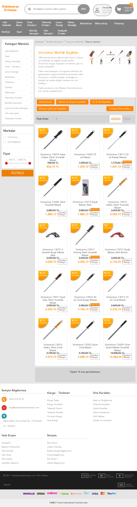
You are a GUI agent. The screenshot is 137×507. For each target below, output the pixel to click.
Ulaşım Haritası (54, 447)
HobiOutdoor (32, 23)
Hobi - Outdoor (12, 67)
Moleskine (86, 23)
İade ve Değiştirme (102, 400)
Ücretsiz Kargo (54, 416)
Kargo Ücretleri (55, 404)
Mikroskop (101, 23)
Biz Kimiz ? (52, 459)
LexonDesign (59, 23)
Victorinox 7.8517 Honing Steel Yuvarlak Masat (85, 251)
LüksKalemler (7, 23)
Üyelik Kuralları (100, 408)
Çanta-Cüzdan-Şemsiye (16, 108)
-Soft (52, 503)
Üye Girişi (6, 455)
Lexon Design (12, 72)
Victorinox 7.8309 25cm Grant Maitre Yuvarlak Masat (117, 347)
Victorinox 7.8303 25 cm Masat (85, 156)
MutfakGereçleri (34, 32)
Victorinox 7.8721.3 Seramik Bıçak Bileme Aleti (53, 251)
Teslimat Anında (55, 412)
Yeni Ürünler (8, 451)
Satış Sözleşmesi (101, 412)
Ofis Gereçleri (12, 113)
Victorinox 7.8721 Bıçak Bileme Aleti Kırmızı (117, 251)
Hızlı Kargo (52, 420)
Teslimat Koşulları (101, 404)
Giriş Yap (107, 11)
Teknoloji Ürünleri (13, 98)
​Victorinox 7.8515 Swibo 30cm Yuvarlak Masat (117, 204)
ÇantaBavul (19, 23)
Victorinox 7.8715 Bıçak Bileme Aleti (85, 203)
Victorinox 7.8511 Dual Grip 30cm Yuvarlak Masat (53, 299)
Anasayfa (6, 443)
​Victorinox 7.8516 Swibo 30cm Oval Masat (53, 347)
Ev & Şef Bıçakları (102, 102)
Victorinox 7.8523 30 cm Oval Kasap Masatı (85, 298)
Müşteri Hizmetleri (11, 447)
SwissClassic (45, 102)
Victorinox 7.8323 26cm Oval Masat (85, 346)
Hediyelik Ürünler (13, 119)
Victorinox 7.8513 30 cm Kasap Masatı (117, 156)
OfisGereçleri (48, 32)
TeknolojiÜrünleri (46, 23)
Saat (19, 32)
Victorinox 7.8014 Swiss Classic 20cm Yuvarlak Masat (52, 156)
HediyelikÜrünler (62, 32)
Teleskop (119, 23)
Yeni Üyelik (7, 459)
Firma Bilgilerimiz (55, 455)
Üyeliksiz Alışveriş (10, 463)
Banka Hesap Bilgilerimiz (59, 451)
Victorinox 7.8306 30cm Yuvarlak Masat (52, 203)
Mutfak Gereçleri (13, 103)
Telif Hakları (99, 416)
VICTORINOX (14, 142)
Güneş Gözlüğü (12, 61)
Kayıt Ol (106, 13)
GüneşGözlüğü (72, 23)
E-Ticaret (59, 503)
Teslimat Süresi (54, 408)
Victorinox (13, 137)
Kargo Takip (53, 400)
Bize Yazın (52, 443)
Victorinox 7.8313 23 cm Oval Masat (117, 298)
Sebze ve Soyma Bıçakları (72, 102)
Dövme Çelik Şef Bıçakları (52, 108)
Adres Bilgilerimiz (56, 463)
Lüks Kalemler (12, 51)
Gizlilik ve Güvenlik (102, 420)
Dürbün (6, 32)
